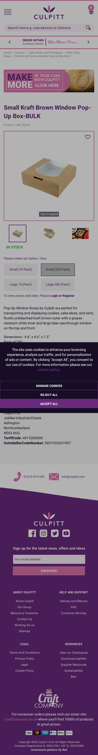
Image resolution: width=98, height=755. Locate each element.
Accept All (49, 403)
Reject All (49, 394)
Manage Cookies (49, 385)
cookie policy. (49, 369)
